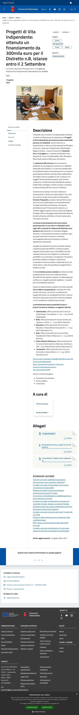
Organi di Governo (7, 631)
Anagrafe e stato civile (28, 631)
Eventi (61, 651)
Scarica (69, 438)
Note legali (43, 676)
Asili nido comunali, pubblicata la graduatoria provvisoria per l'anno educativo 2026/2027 (49, 481)
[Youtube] (54, 9)
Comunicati (63, 635)
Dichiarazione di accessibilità (45, 681)
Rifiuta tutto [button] (47, 707)
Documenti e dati (6, 652)
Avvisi (18, 17)
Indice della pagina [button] (13, 127)
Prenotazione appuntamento (25, 668)
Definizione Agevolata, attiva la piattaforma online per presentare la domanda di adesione (52, 508)
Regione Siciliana (8, 3)
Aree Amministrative (8, 635)
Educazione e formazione (48, 631)
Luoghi (61, 648)
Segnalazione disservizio (28, 673)
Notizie (61, 631)
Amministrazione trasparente (45, 668)
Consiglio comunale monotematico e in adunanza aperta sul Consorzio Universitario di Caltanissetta (51, 529)
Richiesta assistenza (27, 680)
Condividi (55, 32)
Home (4, 17)
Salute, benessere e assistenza (46, 651)
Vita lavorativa (25, 638)
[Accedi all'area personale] (70, 2)
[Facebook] (49, 9)
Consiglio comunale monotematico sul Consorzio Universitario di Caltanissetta (51, 486)
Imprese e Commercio (28, 642)
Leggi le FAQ (25, 676)
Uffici (3, 638)
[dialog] (39, 703)
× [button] (77, 694)
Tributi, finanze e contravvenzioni (45, 642)
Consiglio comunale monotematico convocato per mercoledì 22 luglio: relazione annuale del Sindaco (51, 502)
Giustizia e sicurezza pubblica (46, 636)
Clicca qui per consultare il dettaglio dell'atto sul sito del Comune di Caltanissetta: (53, 364)
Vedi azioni (65, 32)
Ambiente (43, 647)
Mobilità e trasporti (27, 649)
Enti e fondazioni (6, 642)
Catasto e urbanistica (27, 645)
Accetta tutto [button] (32, 707)
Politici (3, 645)
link (58, 703)
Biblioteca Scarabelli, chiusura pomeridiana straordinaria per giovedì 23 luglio (48, 491)
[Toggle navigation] (4, 9)
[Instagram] (59, 9)
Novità (11, 17)
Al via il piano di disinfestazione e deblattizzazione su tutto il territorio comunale (52, 497)
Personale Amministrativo (9, 649)
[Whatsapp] (64, 9)
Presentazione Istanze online (28, 684)
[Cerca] (75, 9)
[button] (39, 712)
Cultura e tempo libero (28, 635)
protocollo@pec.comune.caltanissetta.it (14, 690)
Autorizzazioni (44, 657)
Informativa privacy (46, 673)
